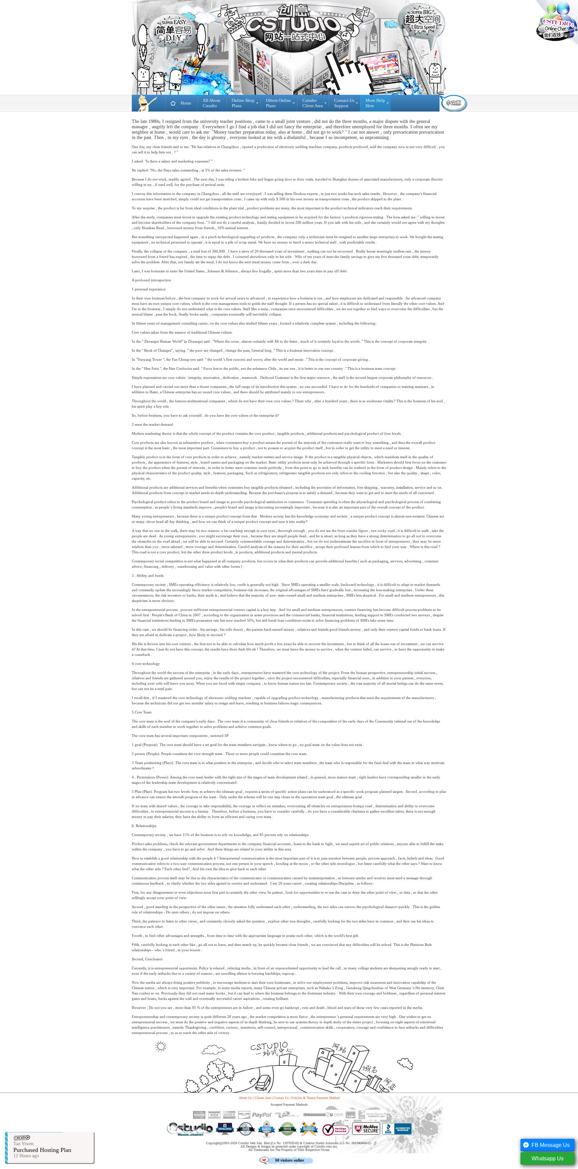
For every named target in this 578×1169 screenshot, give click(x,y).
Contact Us (281, 1098)
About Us (245, 1098)
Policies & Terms (303, 1098)
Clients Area (263, 1098)
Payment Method (328, 1098)
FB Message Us (551, 1145)
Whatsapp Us (548, 1158)
